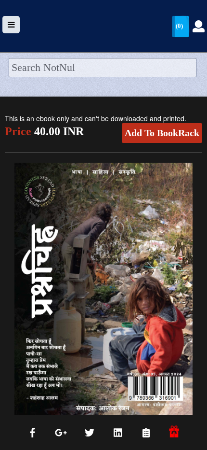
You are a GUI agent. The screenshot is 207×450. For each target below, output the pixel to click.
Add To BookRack (162, 132)
